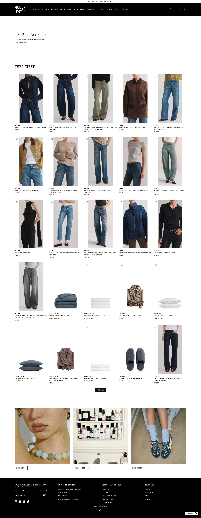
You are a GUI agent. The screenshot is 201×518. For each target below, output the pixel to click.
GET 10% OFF (190, 513)
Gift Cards (62, 496)
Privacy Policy (108, 499)
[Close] (196, 513)
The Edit (124, 9)
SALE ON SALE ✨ (35, 9)
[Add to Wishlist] (17, 76)
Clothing (67, 9)
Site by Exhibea (100, 510)
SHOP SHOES (137, 468)
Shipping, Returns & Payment (70, 489)
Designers (58, 9)
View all (100, 390)
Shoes (75, 9)
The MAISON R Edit (109, 496)
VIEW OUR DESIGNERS (82, 468)
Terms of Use (107, 502)
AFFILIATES (106, 493)
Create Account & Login (68, 499)
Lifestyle (109, 9)
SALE (117, 9)
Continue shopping (21, 42)
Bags (82, 9)
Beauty (100, 9)
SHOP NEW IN (21, 468)
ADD (31, 120)
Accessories (90, 9)
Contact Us (62, 493)
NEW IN (49, 9)
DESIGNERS (149, 493)
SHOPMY (148, 499)
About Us (105, 489)
